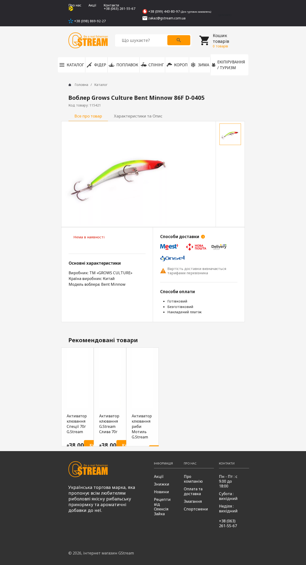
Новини (161, 491)
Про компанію (193, 479)
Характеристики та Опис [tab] (138, 116)
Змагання (193, 501)
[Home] (69, 84)
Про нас (74, 5)
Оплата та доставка (193, 491)
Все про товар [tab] (88, 116)
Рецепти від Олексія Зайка (162, 506)
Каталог (101, 84)
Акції (92, 5)
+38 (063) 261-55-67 (228, 523)
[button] (71, 65)
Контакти (111, 5)
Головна (81, 84)
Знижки (161, 484)
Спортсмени (196, 509)
